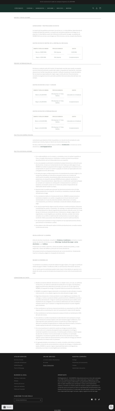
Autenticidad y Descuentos (78, 368)
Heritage (74, 360)
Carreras (74, 365)
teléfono (45, 244)
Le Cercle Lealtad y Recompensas (51, 360)
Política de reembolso (19, 386)
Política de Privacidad (19, 389)
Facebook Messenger (68, 242)
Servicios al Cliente (18, 360)
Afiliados (16, 381)
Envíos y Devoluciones (48, 365)
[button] (30, 8)
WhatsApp (58, 242)
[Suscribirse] (40, 400)
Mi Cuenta (45, 362)
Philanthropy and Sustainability (79, 362)
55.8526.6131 (65, 144)
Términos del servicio (19, 383)
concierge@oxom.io (46, 146)
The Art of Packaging (19, 368)
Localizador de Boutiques (20, 362)
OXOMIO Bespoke (18, 365)
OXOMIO (59, 410)
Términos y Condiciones (64, 240)
